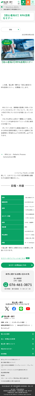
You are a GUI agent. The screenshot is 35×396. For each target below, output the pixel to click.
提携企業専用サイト (7, 325)
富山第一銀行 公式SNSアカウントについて (17, 303)
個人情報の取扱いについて (8, 362)
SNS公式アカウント (23, 325)
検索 (18, 3)
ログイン (28, 3)
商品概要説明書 (5, 372)
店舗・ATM (23, 3)
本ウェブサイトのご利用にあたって (10, 359)
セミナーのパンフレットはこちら (13, 258)
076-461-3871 (20, 285)
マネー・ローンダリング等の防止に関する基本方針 (14, 378)
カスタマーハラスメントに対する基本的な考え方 (14, 370)
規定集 (3, 375)
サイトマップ (5, 328)
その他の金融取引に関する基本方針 (10, 381)
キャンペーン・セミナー (12, 7)
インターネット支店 (18, 322)
